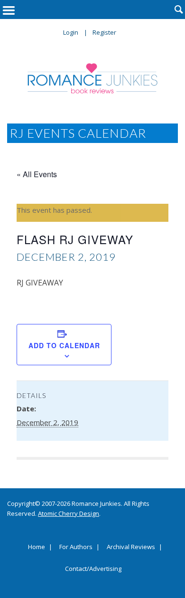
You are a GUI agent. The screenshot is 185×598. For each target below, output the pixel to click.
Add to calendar (64, 345)
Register (104, 32)
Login (70, 32)
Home (36, 547)
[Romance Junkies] (92, 78)
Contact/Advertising (93, 569)
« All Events (37, 174)
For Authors (75, 547)
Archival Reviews (131, 547)
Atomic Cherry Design (68, 513)
